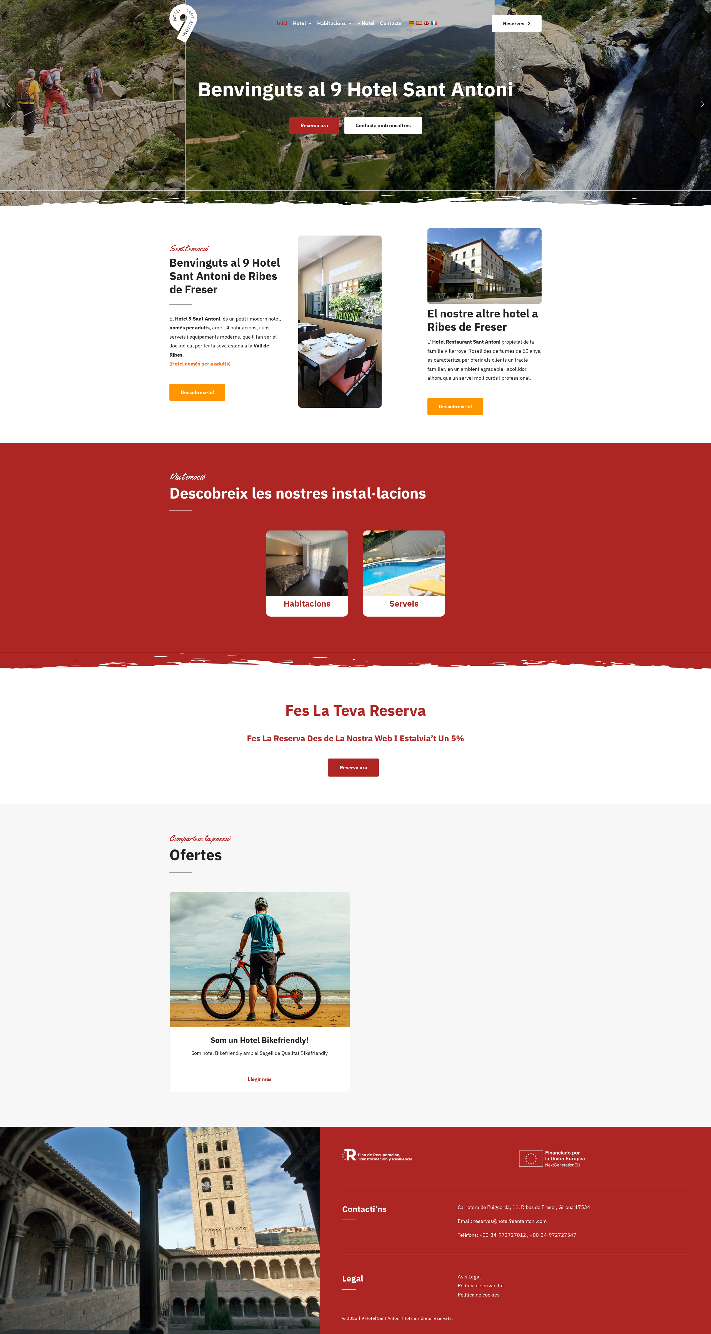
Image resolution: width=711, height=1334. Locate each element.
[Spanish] (419, 23)
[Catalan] (411, 23)
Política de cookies (479, 1295)
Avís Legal (469, 1276)
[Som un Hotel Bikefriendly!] (260, 896)
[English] (426, 23)
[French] (434, 23)
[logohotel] (183, 6)
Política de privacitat (481, 1285)
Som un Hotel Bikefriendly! (260, 1040)
